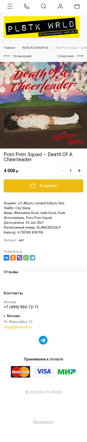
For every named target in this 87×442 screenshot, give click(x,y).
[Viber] (19, 257)
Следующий (65, 56)
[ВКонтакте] (6, 257)
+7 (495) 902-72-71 (21, 307)
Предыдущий (22, 56)
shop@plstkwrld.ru (18, 327)
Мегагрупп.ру (43, 422)
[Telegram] (32, 257)
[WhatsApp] (26, 257)
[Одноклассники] (13, 257)
